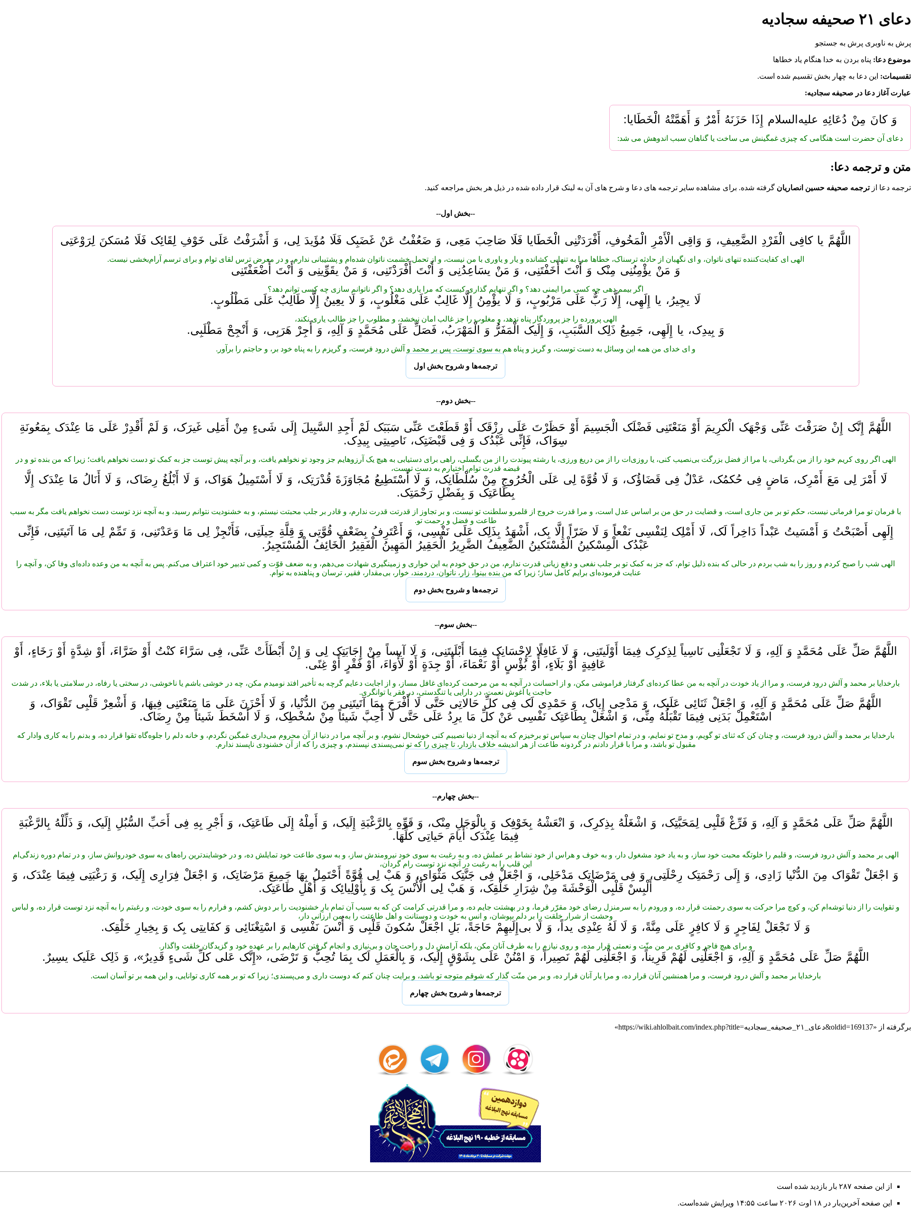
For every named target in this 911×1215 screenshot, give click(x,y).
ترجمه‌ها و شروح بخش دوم (456, 590)
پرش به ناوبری (888, 43)
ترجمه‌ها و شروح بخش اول (455, 366)
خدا (828, 59)
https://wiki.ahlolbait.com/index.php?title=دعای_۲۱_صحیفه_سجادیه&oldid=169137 (745, 1027)
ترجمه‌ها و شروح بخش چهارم (455, 993)
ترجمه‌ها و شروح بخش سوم (455, 761)
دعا (861, 76)
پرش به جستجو (839, 43)
